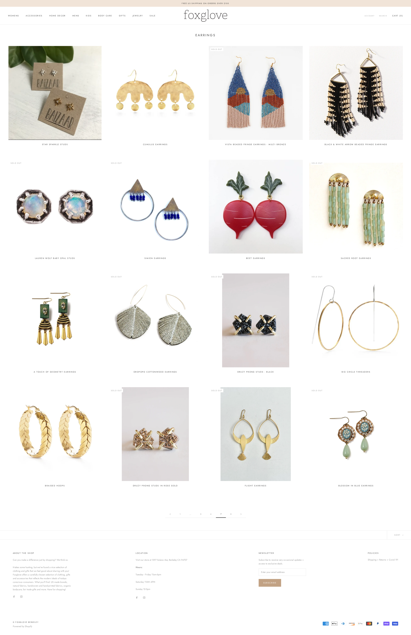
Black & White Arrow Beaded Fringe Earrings (356, 144)
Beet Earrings (255, 258)
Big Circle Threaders (356, 371)
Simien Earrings (155, 258)
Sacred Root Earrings (356, 258)
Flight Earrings (256, 485)
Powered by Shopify (22, 626)
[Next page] (241, 514)
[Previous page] (170, 514)
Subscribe (270, 582)
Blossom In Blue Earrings (356, 485)
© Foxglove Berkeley (26, 622)
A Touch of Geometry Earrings (55, 371)
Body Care (105, 15)
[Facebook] (14, 596)
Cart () (397, 15)
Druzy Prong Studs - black (255, 371)
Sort (398, 535)
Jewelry (138, 15)
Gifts (122, 15)
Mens (75, 15)
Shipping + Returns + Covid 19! (383, 559)
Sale (153, 15)
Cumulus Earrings (155, 144)
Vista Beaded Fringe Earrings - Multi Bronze (255, 144)
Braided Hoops (55, 485)
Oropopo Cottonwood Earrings (155, 371)
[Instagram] (21, 596)
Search (383, 16)
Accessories (34, 15)
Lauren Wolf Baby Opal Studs (55, 258)
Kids (89, 15)
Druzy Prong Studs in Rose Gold (155, 485)
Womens (13, 15)
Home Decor (57, 15)
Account (370, 16)
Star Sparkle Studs (55, 144)
